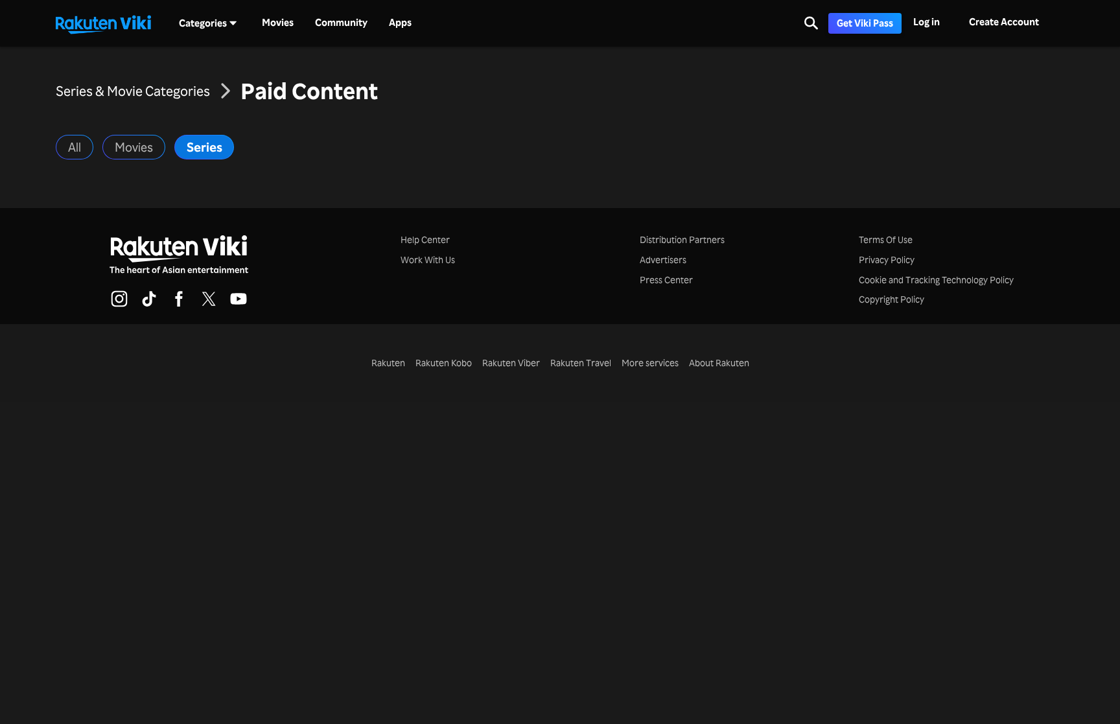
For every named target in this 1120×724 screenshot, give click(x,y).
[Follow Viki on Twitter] (208, 304)
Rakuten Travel (580, 362)
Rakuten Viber (511, 362)
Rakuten (388, 362)
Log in (926, 22)
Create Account (1004, 22)
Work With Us (428, 259)
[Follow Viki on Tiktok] (149, 304)
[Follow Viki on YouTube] (238, 304)
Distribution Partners (682, 239)
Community (341, 23)
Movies (278, 23)
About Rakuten (719, 362)
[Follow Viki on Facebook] (179, 304)
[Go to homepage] (103, 23)
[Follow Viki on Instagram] (119, 304)
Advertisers (663, 259)
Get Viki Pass (865, 23)
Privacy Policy (887, 259)
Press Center (666, 279)
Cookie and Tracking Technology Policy (936, 279)
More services (650, 362)
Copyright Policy (891, 299)
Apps (400, 23)
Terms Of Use (886, 239)
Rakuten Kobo (443, 362)
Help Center (425, 239)
